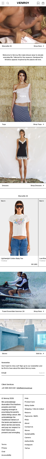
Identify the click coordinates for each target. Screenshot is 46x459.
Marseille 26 (23, 196)
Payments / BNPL (31, 416)
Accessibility (6, 455)
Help (26, 398)
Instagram (29, 445)
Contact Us (29, 427)
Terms (4, 444)
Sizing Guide (29, 405)
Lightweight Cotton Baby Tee (12, 258)
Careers (28, 437)
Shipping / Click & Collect (34, 409)
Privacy (4, 448)
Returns (28, 412)
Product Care (30, 402)
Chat (3, 451)
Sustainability (30, 434)
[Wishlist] (38, 3)
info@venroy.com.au (24, 388)
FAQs (27, 420)
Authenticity (29, 441)
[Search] (8, 3)
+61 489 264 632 (9, 388)
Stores (27, 430)
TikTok (27, 448)
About (27, 423)
